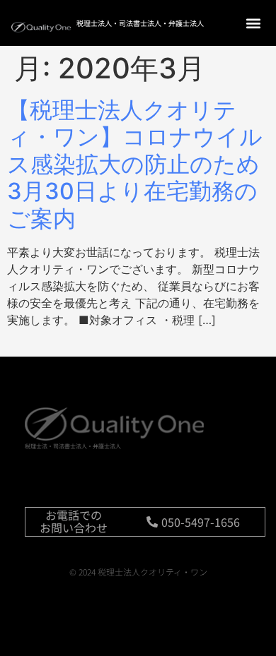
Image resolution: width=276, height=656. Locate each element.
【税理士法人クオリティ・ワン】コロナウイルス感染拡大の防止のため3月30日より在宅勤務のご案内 (135, 164)
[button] (253, 23)
